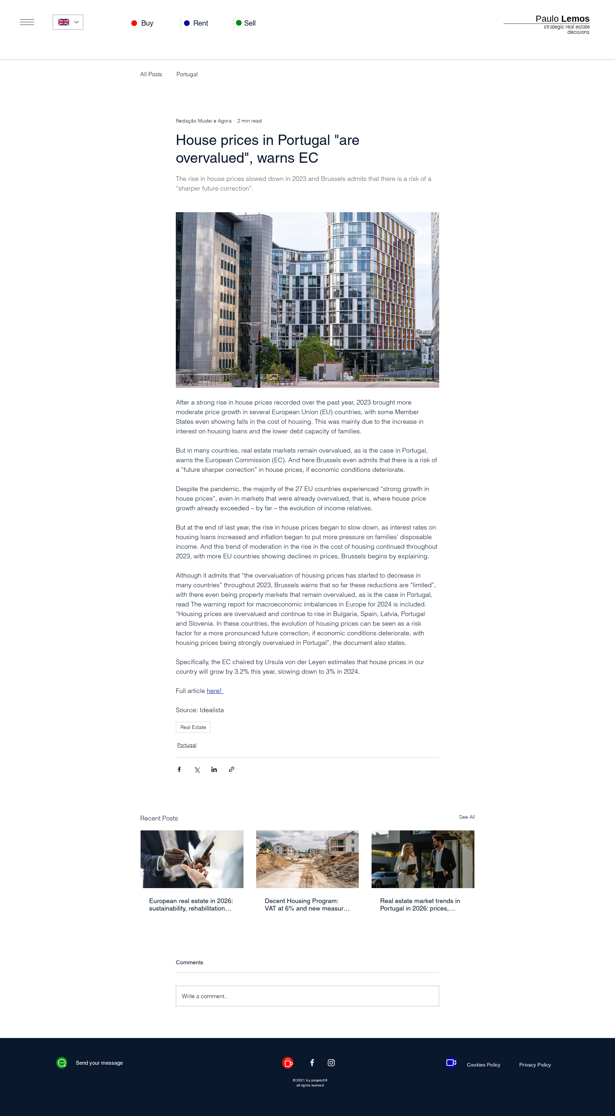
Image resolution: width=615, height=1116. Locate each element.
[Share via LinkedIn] (214, 769)
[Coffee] (287, 1063)
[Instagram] (331, 1062)
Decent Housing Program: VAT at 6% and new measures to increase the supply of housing (307, 904)
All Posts (151, 74)
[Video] (451, 1063)
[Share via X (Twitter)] (196, 769)
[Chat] (61, 1063)
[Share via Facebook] (179, 769)
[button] (27, 22)
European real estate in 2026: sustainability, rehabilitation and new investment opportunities (191, 904)
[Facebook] (312, 1062)
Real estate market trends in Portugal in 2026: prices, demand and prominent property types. (420, 904)
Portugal (187, 74)
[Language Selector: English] (68, 22)
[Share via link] (231, 769)
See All (467, 817)
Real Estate (193, 727)
